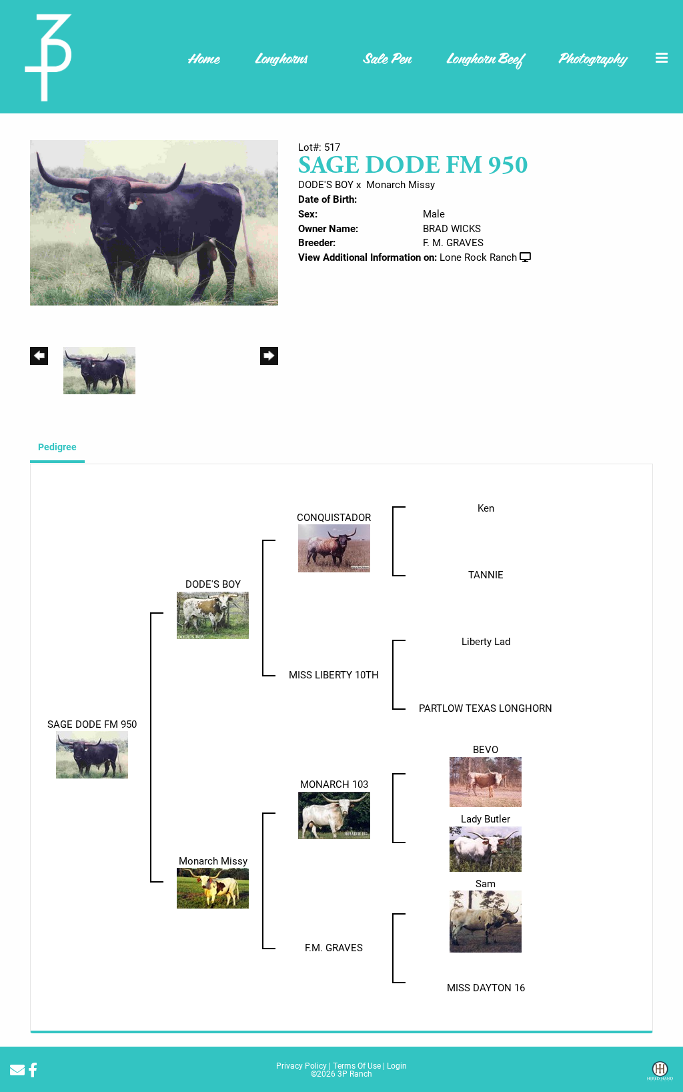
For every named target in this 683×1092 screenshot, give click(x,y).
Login (397, 1065)
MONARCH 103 (334, 783)
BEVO (485, 749)
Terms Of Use (357, 1065)
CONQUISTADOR (334, 517)
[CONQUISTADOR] (334, 547)
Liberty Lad (486, 641)
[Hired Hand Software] (660, 1076)
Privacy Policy (301, 1065)
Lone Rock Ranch (478, 256)
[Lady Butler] (486, 848)
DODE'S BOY (326, 184)
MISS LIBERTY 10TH (334, 674)
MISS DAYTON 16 (486, 987)
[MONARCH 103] (334, 814)
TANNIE (486, 574)
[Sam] (486, 920)
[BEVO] (486, 780)
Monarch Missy (400, 184)
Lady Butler (485, 818)
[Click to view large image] (154, 221)
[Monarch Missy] (213, 887)
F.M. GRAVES (334, 947)
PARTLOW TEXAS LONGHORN (485, 707)
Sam (486, 883)
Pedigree (57, 446)
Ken (486, 507)
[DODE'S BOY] (213, 613)
